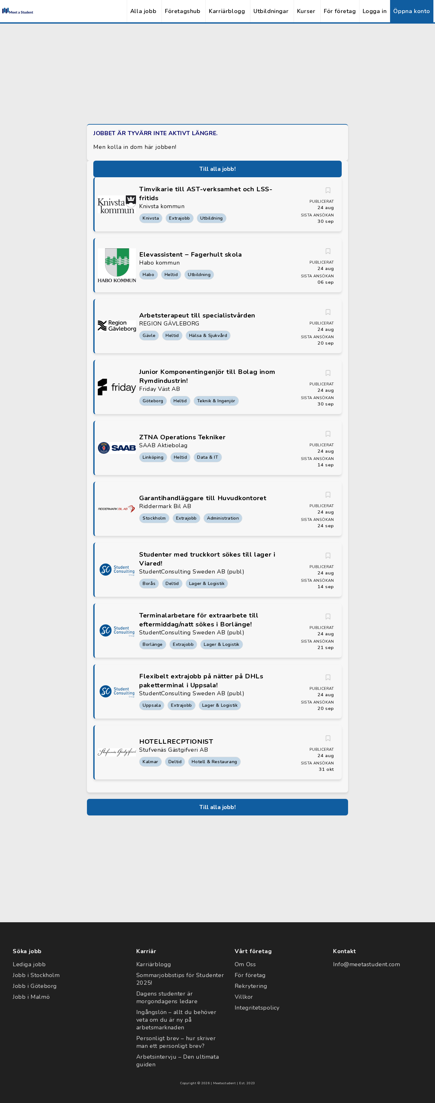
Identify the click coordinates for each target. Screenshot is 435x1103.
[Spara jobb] (328, 190)
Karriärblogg (227, 11)
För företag (340, 11)
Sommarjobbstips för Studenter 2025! (180, 979)
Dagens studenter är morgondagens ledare (166, 997)
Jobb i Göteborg (35, 986)
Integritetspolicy (257, 1008)
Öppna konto (411, 11)
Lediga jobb (29, 964)
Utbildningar (271, 11)
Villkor (244, 997)
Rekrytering (251, 986)
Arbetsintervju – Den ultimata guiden (177, 1060)
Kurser (306, 11)
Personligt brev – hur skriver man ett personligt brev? (176, 1042)
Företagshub (183, 11)
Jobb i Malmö (31, 997)
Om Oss (245, 964)
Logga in (375, 11)
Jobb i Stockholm (36, 975)
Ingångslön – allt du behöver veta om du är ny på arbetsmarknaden (176, 1019)
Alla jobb (143, 11)
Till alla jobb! (217, 169)
